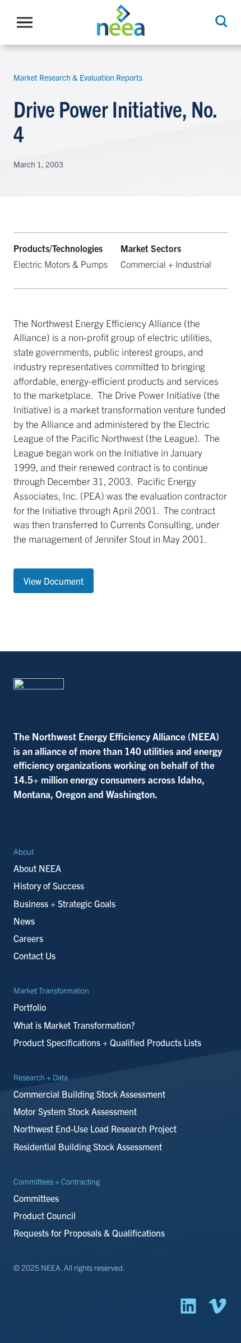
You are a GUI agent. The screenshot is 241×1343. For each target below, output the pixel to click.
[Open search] (220, 21)
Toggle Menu (27, 22)
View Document (54, 580)
